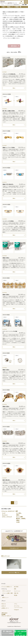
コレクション (17, 591)
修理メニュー (5, 597)
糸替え (17, 514)
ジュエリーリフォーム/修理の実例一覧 (12, 4)
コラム (15, 603)
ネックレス (4, 514)
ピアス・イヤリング (7, 516)
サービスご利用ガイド (6, 586)
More (14, 88)
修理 (17, 511)
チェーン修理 (19, 516)
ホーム (2, 4)
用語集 (15, 595)
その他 (17, 522)
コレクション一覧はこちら (14, 572)
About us (3, 603)
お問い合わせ (4, 613)
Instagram (16, 609)
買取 (15, 588)
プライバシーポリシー (6, 615)
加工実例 (16, 586)
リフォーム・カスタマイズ (7, 511)
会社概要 (3, 614)
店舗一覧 (16, 593)
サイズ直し (19, 513)
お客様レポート (5, 608)
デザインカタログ (6, 591)
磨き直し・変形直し (21, 518)
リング (3, 513)
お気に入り (21, 3)
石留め (17, 520)
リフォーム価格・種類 (7, 593)
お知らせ (3, 606)
